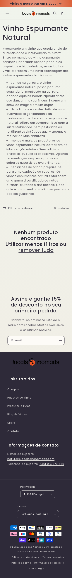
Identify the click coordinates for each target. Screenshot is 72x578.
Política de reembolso (42, 551)
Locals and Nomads (31, 546)
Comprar (13, 389)
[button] (7, 13)
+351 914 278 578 (52, 464)
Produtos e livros (18, 406)
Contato (13, 431)
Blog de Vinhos (17, 414)
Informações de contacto (49, 562)
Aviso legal (37, 568)
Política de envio (21, 562)
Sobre (11, 423)
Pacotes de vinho (19, 397)
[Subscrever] (60, 340)
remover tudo (35, 250)
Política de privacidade (25, 557)
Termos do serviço (53, 557)
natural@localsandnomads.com (30, 459)
